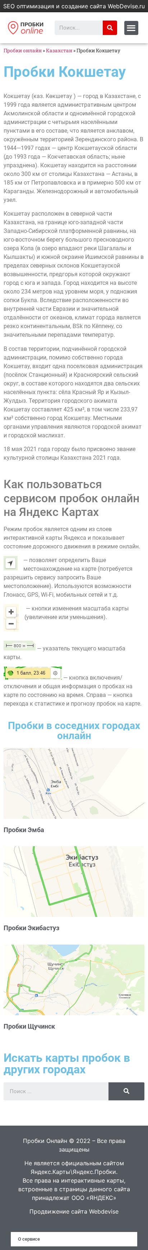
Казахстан (59, 50)
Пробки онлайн (23, 50)
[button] (131, 28)
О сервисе (29, 1239)
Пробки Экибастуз (31, 928)
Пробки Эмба (24, 830)
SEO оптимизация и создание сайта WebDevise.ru (74, 6)
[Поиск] (110, 28)
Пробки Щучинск (29, 1026)
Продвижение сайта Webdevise (74, 1211)
